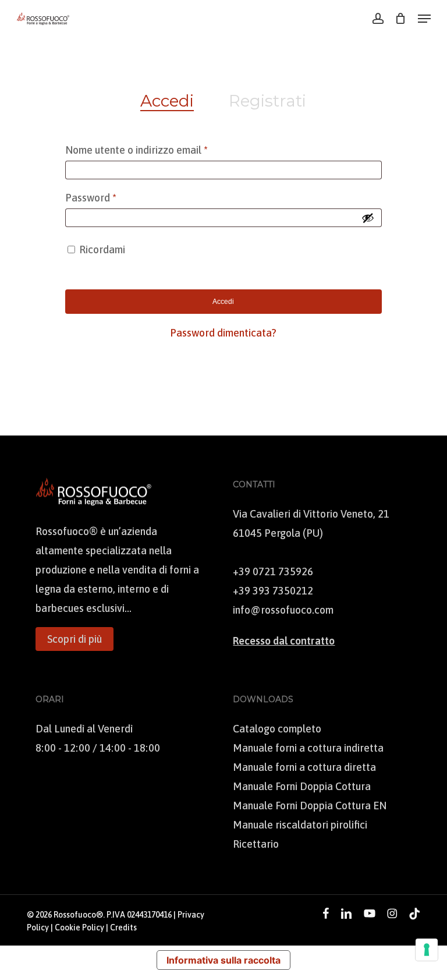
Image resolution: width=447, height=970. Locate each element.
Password (111, 197)
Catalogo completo (277, 729)
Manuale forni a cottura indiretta (308, 748)
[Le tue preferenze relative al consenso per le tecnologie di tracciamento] (427, 950)
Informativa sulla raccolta (223, 960)
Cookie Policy (79, 927)
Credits (123, 927)
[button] (424, 18)
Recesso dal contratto (284, 641)
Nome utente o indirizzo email (157, 149)
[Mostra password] (367, 217)
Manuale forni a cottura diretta (304, 767)
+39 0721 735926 (273, 571)
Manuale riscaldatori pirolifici (300, 825)
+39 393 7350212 (273, 591)
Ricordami (102, 249)
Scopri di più (74, 639)
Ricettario (256, 844)
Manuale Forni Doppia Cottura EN (309, 805)
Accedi (223, 302)
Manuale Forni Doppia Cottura (302, 786)
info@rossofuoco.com (283, 610)
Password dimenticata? (223, 333)
